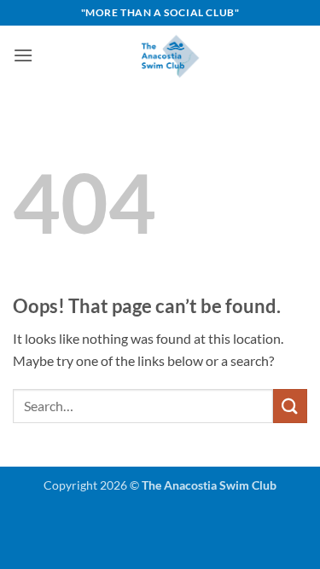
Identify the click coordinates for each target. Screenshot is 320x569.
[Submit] (290, 405)
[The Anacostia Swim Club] (170, 55)
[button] (23, 55)
